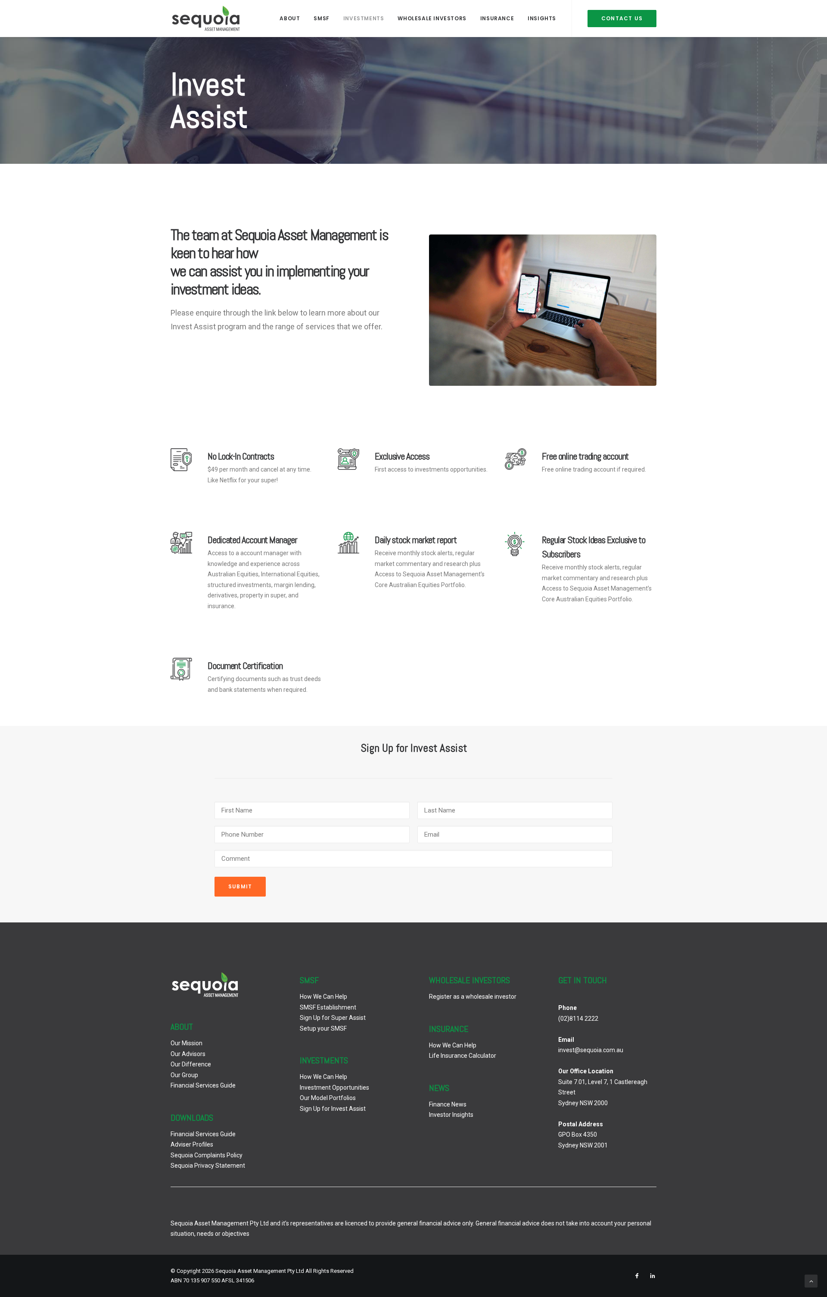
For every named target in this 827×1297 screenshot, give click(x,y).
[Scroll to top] (811, 1280)
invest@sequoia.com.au (590, 1050)
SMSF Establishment (328, 1007)
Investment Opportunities (334, 1087)
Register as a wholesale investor (472, 996)
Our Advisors (188, 1053)
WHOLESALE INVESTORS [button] (432, 18)
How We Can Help (323, 996)
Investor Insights (451, 1114)
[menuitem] (290, 18)
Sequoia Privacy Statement (208, 1165)
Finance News (447, 1104)
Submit (240, 886)
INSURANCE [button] (497, 18)
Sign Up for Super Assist (333, 1017)
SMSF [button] (321, 18)
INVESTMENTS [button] (363, 18)
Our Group (184, 1075)
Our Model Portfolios (328, 1097)
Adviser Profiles (192, 1144)
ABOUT (290, 18)
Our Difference (191, 1064)
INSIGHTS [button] (542, 18)
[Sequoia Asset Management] (206, 18)
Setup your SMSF (323, 1028)
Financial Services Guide (203, 1085)
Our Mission (186, 1043)
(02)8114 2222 (578, 1018)
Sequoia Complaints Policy (207, 1155)
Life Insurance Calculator (462, 1055)
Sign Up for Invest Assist (333, 1108)
